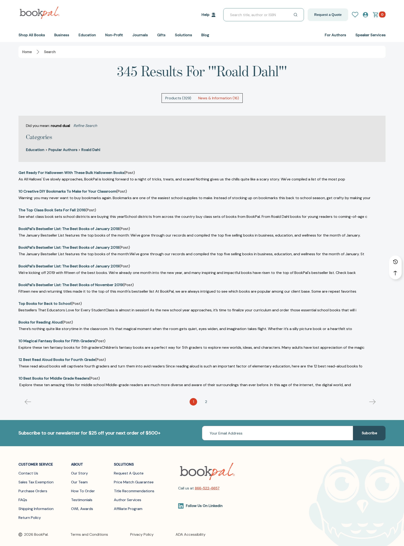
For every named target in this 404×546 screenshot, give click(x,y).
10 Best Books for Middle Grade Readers (53, 378)
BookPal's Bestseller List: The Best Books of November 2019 (70, 284)
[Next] (372, 401)
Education (35, 149)
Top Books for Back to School (44, 303)
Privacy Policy (142, 534)
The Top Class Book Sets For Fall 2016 (51, 210)
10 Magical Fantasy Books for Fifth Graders (56, 340)
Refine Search (85, 125)
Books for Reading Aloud (40, 322)
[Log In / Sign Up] (357, 14)
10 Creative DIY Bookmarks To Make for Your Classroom (67, 191)
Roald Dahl (90, 149)
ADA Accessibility (191, 534)
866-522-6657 (207, 488)
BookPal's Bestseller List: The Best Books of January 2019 (68, 266)
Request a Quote (328, 15)
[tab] (178, 98)
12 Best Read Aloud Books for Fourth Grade (56, 359)
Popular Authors (62, 149)
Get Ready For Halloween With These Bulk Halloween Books (71, 172)
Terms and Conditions (89, 534)
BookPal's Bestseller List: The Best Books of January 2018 (68, 228)
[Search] (295, 14)
